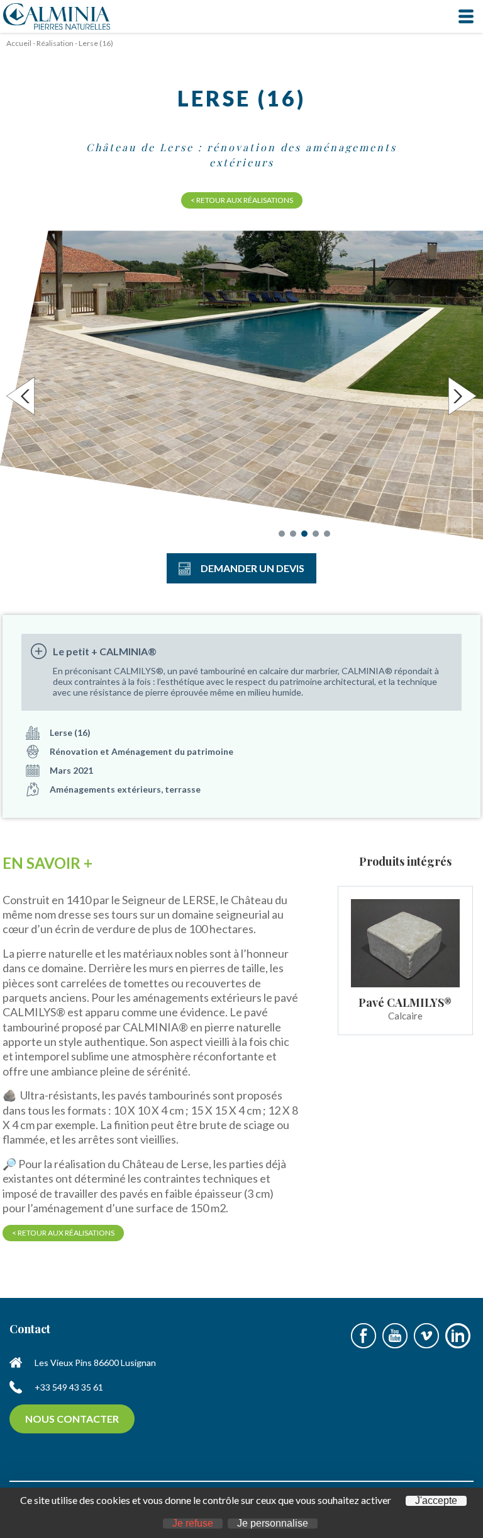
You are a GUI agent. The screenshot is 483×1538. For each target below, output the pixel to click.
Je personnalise (272, 1523)
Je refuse (192, 1523)
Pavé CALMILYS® (405, 1002)
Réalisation (55, 43)
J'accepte (436, 1501)
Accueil (18, 43)
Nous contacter (72, 1419)
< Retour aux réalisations (242, 200)
